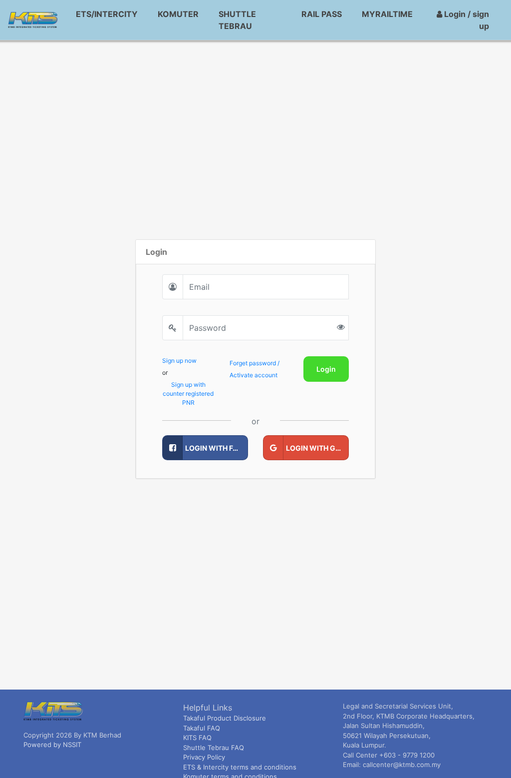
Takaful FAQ (201, 728)
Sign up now (179, 360)
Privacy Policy (204, 757)
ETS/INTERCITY (107, 14)
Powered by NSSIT (52, 745)
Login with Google (317, 448)
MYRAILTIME (387, 14)
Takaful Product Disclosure (224, 718)
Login (326, 369)
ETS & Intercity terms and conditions (239, 767)
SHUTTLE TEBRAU (237, 20)
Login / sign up (465, 20)
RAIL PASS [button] (321, 14)
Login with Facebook (216, 448)
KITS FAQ (197, 738)
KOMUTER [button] (178, 14)
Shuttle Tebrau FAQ (213, 748)
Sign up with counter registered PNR (188, 393)
